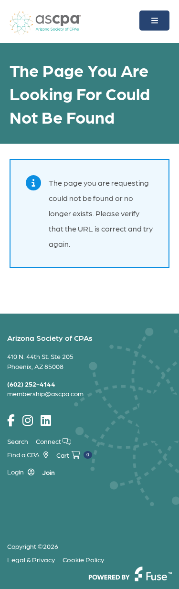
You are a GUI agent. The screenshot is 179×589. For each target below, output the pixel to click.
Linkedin (46, 421)
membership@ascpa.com (45, 393)
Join (48, 472)
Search (17, 441)
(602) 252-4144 (31, 384)
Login (15, 471)
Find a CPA (23, 454)
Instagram (27, 421)
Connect (49, 441)
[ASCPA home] (45, 21)
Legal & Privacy (31, 559)
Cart (72, 455)
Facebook (11, 421)
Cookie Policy (83, 559)
